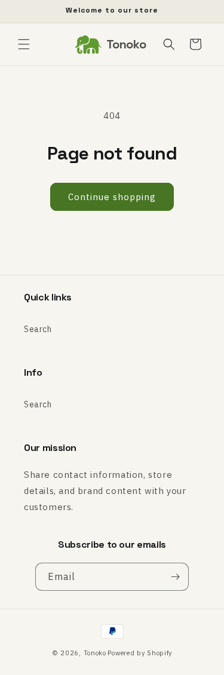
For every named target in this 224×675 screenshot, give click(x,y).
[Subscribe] (175, 577)
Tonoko (95, 653)
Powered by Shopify (140, 653)
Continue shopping (112, 196)
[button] (24, 44)
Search (38, 329)
